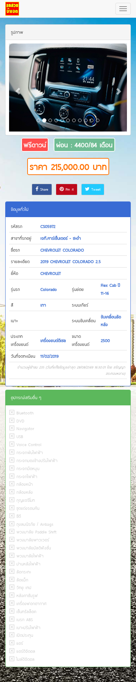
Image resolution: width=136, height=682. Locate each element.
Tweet (95, 189)
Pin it (69, 189)
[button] (18, 87)
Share (43, 189)
